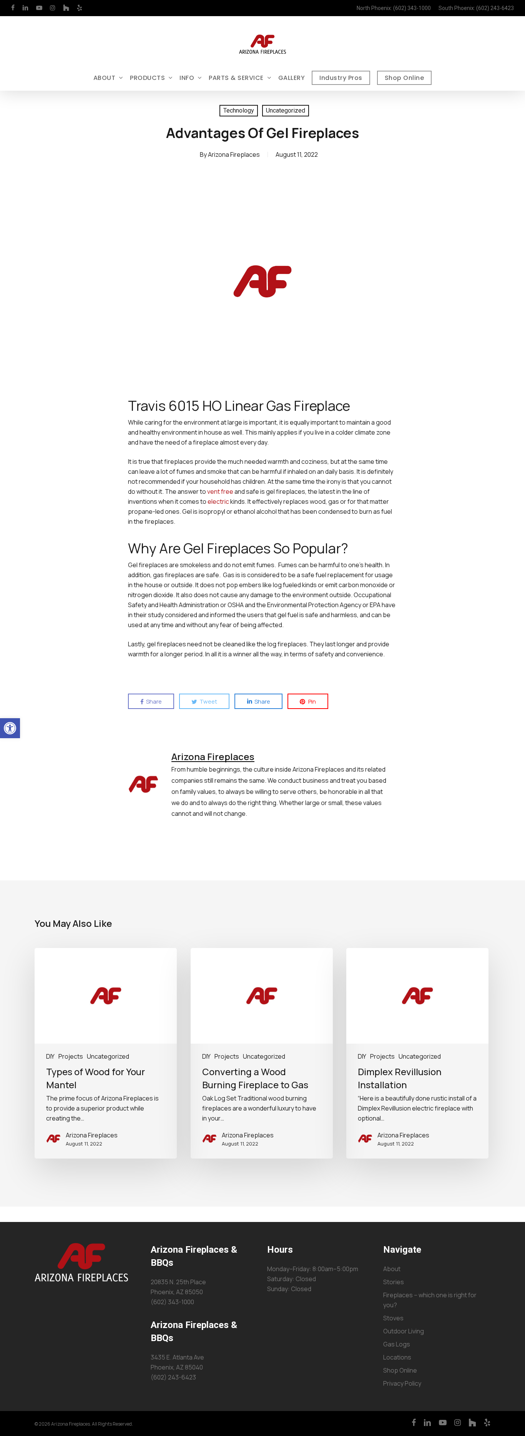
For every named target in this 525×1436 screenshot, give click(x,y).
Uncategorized (285, 110)
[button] (10, 728)
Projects (70, 1056)
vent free (220, 491)
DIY (50, 1056)
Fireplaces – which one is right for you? (430, 1300)
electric (218, 501)
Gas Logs (396, 1344)
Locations (397, 1357)
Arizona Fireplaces (234, 154)
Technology (238, 110)
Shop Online (400, 1370)
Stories (393, 1282)
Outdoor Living (403, 1331)
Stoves (393, 1318)
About (391, 1269)
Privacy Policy (402, 1383)
